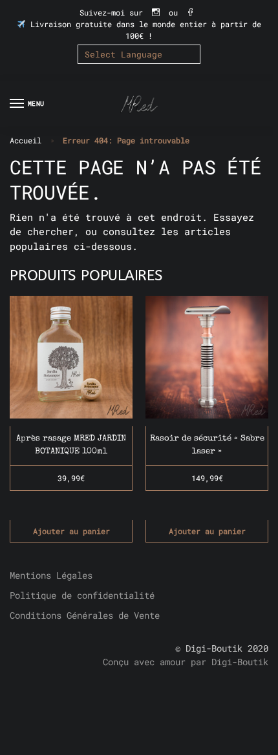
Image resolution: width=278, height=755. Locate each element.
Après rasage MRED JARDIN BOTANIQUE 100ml (71, 445)
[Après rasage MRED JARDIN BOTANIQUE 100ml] (71, 357)
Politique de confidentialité (82, 595)
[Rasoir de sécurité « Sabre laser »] (206, 357)
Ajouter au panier (71, 531)
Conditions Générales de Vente (85, 615)
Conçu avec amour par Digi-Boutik (185, 662)
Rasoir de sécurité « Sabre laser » (207, 445)
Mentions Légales (51, 575)
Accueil (25, 140)
